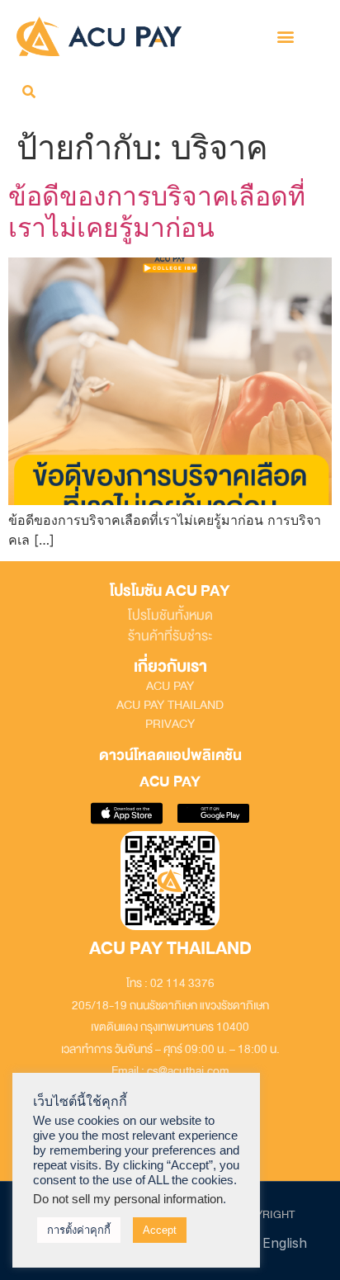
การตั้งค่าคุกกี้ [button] (79, 1230)
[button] (286, 36)
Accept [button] (160, 1230)
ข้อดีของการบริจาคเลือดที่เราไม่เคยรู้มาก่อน (156, 211)
